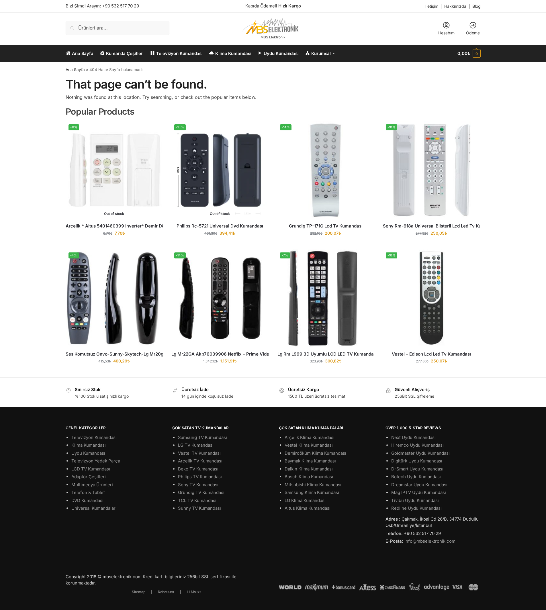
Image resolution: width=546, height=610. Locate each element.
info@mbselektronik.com (429, 541)
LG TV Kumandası (196, 445)
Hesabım (446, 32)
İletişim (431, 6)
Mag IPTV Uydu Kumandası (418, 492)
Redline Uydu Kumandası (416, 508)
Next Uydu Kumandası (413, 437)
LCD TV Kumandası (90, 469)
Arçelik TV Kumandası (200, 461)
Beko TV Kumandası (198, 469)
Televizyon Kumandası (94, 437)
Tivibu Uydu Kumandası (415, 500)
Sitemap (138, 592)
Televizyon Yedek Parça (95, 461)
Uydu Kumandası (88, 453)
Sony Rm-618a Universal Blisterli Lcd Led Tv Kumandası (431, 226)
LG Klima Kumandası (305, 500)
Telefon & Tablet (88, 492)
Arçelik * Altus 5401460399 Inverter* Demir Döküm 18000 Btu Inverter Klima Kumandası (114, 226)
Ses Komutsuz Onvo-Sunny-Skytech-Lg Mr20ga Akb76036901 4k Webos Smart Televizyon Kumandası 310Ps (114, 354)
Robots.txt (166, 592)
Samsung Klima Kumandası (312, 492)
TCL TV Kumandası (197, 500)
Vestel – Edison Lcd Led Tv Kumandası (431, 354)
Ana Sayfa (75, 69)
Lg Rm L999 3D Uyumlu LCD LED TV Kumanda (325, 354)
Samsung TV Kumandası (202, 437)
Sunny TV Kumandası (199, 508)
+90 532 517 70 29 (120, 6)
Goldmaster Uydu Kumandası (420, 453)
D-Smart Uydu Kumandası (417, 469)
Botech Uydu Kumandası (416, 476)
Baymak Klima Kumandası (310, 461)
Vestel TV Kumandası (199, 453)
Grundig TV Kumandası (201, 492)
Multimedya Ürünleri (92, 484)
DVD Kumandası (87, 500)
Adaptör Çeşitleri (88, 476)
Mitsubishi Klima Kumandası (313, 484)
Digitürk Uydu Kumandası (416, 461)
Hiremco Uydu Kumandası (417, 445)
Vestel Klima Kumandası (309, 445)
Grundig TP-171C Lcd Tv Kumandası (326, 226)
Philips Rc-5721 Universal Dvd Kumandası (220, 226)
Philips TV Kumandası (200, 476)
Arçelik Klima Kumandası (309, 437)
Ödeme (473, 32)
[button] (468, 53)
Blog (476, 6)
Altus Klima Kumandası (307, 508)
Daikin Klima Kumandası (309, 469)
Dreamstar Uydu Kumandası (419, 484)
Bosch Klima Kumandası (309, 476)
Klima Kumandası (88, 445)
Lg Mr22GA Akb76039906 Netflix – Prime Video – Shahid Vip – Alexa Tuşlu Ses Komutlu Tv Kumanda (220, 354)
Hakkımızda (455, 6)
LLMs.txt (194, 592)
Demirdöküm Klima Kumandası (315, 453)
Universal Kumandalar (93, 508)
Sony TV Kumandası (198, 484)
